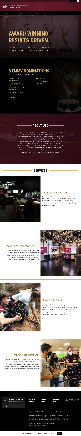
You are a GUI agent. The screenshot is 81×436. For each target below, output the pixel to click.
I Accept (59, 433)
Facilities (21, 13)
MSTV (36, 13)
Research (43, 401)
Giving (54, 403)
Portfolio (13, 13)
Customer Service (32, 411)
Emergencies (32, 399)
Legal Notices (50, 411)
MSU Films (44, 13)
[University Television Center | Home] (15, 6)
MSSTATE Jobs (32, 403)
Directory (11, 1)
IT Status (31, 401)
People (29, 13)
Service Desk (43, 425)
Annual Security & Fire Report (59, 411)
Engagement (56, 399)
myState (5, 1)
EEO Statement (39, 411)
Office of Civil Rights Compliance (41, 419)
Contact (52, 13)
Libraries (43, 403)
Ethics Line (45, 411)
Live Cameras (73, 1)
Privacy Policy (46, 433)
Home (5, 13)
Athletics (55, 401)
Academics (43, 399)
